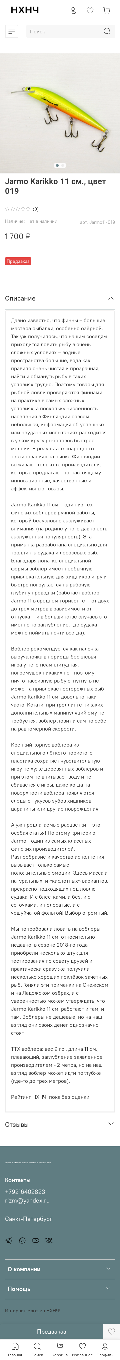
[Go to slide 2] (62, 165)
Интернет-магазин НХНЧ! (32, 1311)
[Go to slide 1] (57, 165)
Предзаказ (51, 1331)
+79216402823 (25, 1192)
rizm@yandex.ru (27, 1200)
